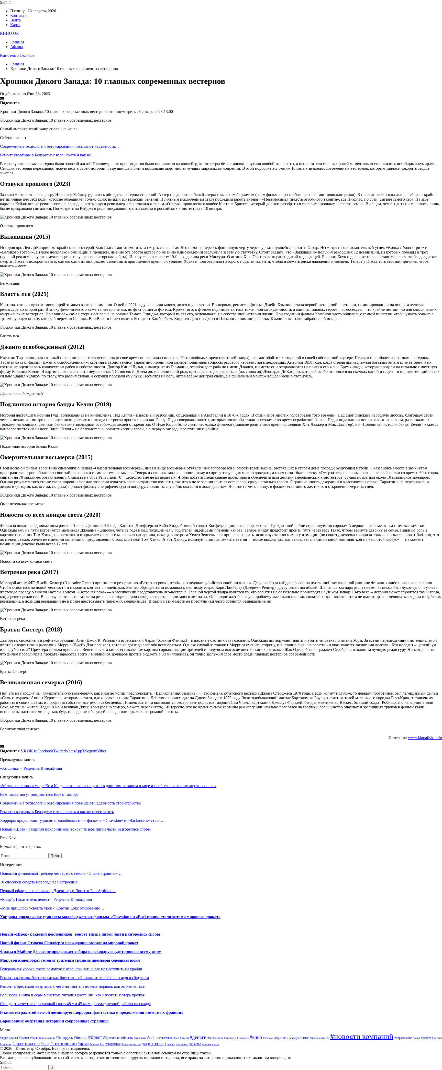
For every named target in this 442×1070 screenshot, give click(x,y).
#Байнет (24, 1038)
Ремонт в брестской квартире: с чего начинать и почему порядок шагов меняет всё (72, 986)
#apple (4, 1038)
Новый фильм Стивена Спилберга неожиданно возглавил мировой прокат (69, 943)
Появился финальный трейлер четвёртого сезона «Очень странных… (60, 873)
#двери (184, 1038)
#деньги (198, 1037)
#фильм (94, 1044)
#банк (34, 1038)
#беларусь (64, 1038)
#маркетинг (299, 1038)
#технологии (63, 1043)
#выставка (165, 1038)
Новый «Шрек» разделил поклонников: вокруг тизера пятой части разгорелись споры (80, 934)
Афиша (16, 46)
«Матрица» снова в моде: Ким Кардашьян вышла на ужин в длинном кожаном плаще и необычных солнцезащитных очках (108, 786)
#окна (416, 1038)
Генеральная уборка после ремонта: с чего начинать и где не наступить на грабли (71, 969)
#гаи (176, 1038)
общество (195, 1044)
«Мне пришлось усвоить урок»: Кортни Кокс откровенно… (52, 908)
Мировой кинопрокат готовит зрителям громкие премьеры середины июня (70, 960)
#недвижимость (319, 1038)
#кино (256, 1037)
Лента (15, 20)
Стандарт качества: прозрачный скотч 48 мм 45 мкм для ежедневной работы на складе (75, 1004)
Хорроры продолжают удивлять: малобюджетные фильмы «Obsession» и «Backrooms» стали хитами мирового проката (110, 917)
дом (144, 1044)
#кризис (281, 1037)
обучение (182, 1044)
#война (152, 1038)
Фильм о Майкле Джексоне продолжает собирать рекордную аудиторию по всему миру (80, 951)
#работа (426, 1038)
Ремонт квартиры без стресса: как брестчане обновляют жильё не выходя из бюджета (74, 977)
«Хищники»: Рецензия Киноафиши (31, 768)
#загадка (218, 1038)
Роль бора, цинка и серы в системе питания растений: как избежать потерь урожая (72, 995)
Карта (15, 24)
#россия (437, 1038)
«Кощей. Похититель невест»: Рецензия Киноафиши (46, 899)
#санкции (6, 1044)
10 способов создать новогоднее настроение (38, 882)
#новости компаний (361, 1036)
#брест (95, 1037)
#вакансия (140, 1038)
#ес (209, 1038)
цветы (215, 1044)
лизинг (171, 1044)
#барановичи (47, 1038)
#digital (13, 1038)
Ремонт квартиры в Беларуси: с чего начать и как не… (47, 155)
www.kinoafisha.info (425, 737)
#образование (403, 1038)
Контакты (18, 15)
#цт (102, 1044)
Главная (17, 42)
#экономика (112, 1044)
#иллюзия (243, 1038)
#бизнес (80, 1038)
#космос (268, 1038)
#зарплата (230, 1038)
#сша (45, 1044)
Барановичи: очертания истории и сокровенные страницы (54, 1021)
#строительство (26, 1043)
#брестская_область (118, 1038)
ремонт (206, 1044)
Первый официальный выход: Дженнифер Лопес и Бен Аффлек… (58, 891)
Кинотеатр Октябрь (17, 55)
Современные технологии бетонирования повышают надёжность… (59, 146)
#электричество (131, 1044)
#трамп (83, 1044)
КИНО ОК (9, 33)
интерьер (157, 1043)
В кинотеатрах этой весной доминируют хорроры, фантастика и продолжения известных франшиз (91, 1012)
